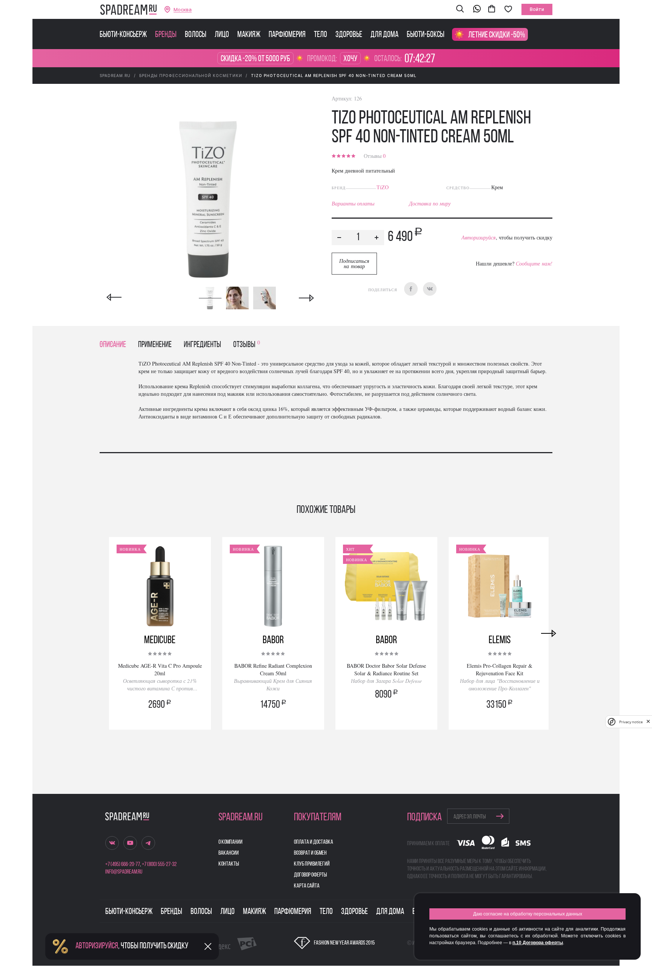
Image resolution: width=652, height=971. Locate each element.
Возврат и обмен (310, 853)
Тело (320, 35)
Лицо (222, 35)
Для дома (384, 35)
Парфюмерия (287, 35)
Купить (160, 715)
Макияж (248, 35)
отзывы (246, 345)
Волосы (195, 35)
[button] (460, 9)
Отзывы (375, 155)
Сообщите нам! (534, 263)
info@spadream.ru (123, 872)
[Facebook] (411, 289)
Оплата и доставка (313, 842)
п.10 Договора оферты (537, 942)
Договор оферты (310, 875)
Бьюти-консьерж (123, 35)
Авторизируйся (478, 237)
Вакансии (228, 853)
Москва (183, 9)
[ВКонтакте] (430, 289)
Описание (113, 345)
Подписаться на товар (354, 263)
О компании (230, 842)
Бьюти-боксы (425, 35)
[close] (648, 721)
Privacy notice (631, 722)
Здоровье (348, 35)
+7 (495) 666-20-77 (122, 864)
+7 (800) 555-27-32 (159, 864)
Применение (155, 345)
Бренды (166, 35)
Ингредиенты (202, 345)
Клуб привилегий (312, 864)
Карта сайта (307, 886)
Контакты (228, 864)
